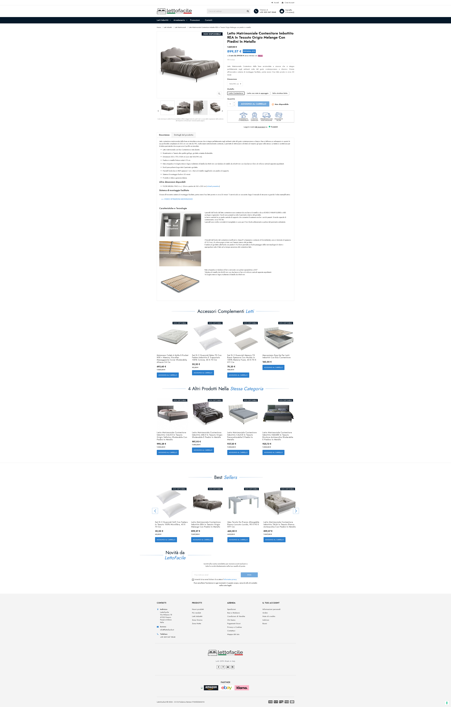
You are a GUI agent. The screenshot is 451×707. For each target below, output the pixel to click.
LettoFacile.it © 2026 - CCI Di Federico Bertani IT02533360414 (180, 702)
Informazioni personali (271, 609)
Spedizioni (231, 609)
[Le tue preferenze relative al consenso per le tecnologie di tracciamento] (447, 703)
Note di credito (268, 616)
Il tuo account (271, 603)
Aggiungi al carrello (253, 103)
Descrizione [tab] (164, 135)
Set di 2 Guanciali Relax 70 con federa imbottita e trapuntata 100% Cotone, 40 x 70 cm (207, 357)
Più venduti (196, 613)
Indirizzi (265, 620)
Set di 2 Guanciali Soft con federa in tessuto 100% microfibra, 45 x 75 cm (171, 524)
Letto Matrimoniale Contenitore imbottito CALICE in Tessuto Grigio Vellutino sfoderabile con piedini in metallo (172, 436)
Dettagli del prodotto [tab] (183, 135)
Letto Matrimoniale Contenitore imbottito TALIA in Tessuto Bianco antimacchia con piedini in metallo (280, 524)
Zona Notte (196, 623)
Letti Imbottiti (197, 616)
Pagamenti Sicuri (234, 623)
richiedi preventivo (213, 186)
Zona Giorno (197, 620)
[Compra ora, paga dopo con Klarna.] (242, 687)
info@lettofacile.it (167, 630)
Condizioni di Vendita (236, 616)
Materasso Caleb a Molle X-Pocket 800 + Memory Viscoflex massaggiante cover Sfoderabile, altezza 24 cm (172, 359)
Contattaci (231, 631)
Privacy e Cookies (234, 627)
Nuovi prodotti (198, 609)
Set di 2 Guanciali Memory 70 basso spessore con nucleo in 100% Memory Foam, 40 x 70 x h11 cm (241, 359)
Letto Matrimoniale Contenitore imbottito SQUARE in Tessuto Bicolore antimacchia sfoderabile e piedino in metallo (277, 436)
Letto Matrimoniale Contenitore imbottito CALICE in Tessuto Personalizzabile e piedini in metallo (242, 436)
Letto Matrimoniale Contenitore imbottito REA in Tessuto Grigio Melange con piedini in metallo (205, 524)
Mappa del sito (233, 634)
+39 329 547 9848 (268, 12)
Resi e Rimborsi (233, 613)
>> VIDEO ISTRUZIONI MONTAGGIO (177, 199)
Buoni (264, 623)
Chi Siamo (231, 620)
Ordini (265, 613)
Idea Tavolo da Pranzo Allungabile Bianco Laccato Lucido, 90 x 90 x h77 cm (243, 524)
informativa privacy (230, 579)
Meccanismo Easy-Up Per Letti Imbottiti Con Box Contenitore (276, 356)
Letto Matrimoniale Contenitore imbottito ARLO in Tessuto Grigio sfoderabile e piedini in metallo (207, 435)
